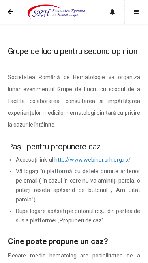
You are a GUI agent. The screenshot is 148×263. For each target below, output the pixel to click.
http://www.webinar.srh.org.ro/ (92, 160)
